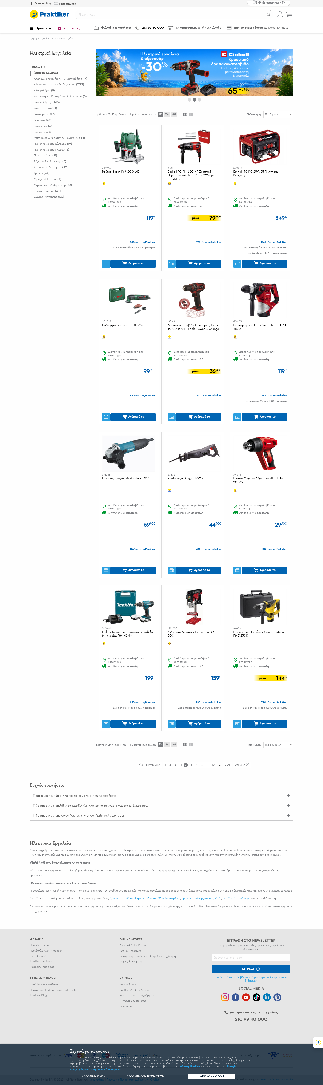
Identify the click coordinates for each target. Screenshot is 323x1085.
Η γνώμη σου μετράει (132, 1000)
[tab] (161, 796)
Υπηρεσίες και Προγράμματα (137, 995)
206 (227, 764)
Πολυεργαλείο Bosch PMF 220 (123, 325)
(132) (49, 196)
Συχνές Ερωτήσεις (130, 961)
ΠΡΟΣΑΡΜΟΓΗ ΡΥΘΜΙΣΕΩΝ (145, 1076)
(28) (42, 120)
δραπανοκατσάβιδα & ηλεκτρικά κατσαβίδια (137, 898)
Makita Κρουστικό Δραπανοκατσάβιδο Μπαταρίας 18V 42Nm (127, 633)
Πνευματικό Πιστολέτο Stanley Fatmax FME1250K (258, 633)
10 (213, 764)
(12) (51, 149)
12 (160, 114)
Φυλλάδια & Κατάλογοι (44, 984)
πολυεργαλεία (202, 898)
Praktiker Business (41, 961)
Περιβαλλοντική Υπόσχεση (46, 950)
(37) (51, 167)
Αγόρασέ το (135, 263)
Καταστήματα (127, 984)
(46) (47, 102)
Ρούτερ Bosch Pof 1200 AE (120, 171)
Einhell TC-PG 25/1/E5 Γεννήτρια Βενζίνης (255, 173)
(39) (47, 191)
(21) (45, 155)
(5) (44, 90)
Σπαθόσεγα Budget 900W (186, 478)
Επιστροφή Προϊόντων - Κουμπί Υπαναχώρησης (148, 956)
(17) (44, 114)
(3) (43, 126)
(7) (43, 132)
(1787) (59, 84)
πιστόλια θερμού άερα (236, 898)
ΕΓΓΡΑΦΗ (249, 969)
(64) (59, 138)
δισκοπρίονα (172, 898)
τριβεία (216, 898)
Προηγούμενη (152, 764)
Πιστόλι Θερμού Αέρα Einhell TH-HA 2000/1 (258, 480)
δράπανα (187, 898)
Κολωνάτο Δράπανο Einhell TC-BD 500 (191, 633)
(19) (53, 143)
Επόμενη (240, 764)
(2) (45, 108)
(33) (53, 185)
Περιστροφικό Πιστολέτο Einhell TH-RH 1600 (259, 327)
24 (167, 114)
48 (174, 114)
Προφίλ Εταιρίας (40, 945)
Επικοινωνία (126, 1006)
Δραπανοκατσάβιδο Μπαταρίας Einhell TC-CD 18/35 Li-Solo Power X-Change (194, 327)
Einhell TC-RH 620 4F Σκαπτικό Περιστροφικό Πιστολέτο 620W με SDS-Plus (191, 175)
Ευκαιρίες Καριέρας (42, 966)
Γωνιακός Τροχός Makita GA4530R (126, 478)
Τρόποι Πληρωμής (130, 950)
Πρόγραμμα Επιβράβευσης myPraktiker (54, 990)
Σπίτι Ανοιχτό (38, 956)
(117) (60, 78)
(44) (41, 173)
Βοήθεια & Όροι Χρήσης (134, 990)
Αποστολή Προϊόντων (132, 945)
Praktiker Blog (42, 3)
